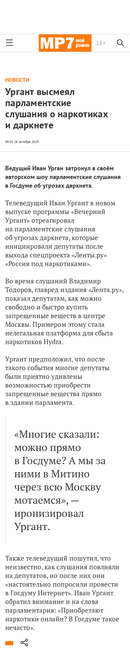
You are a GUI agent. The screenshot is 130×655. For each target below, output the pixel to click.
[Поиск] (120, 43)
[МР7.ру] (65, 43)
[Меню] (9, 43)
